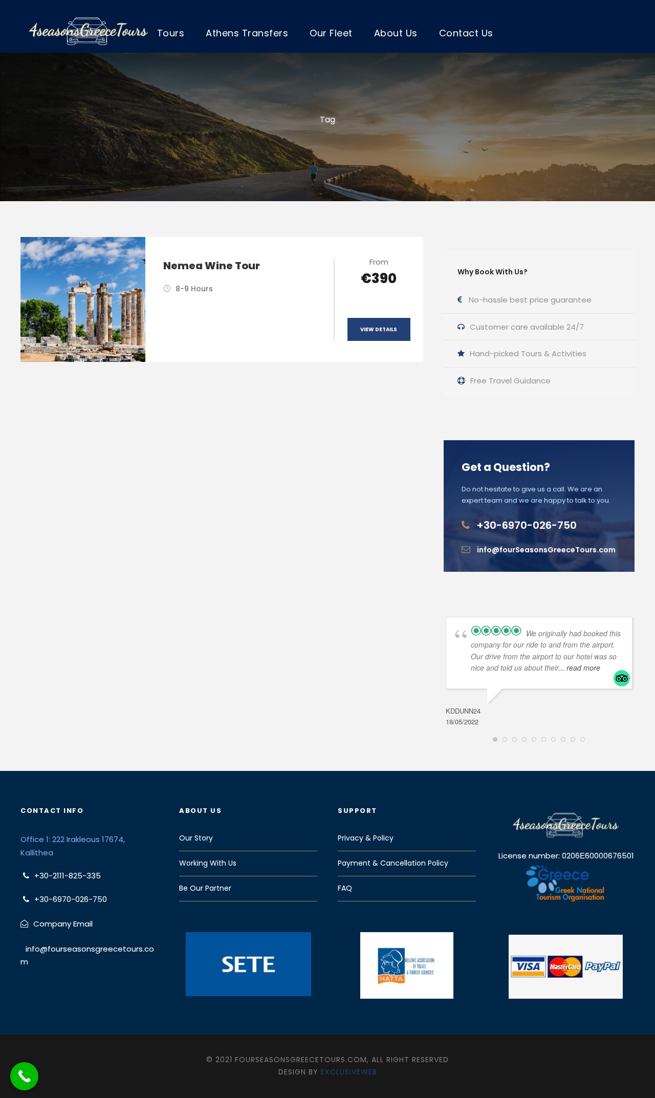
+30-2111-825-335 (67, 875)
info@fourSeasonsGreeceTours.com (546, 550)
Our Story (196, 838)
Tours (171, 33)
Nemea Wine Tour (211, 266)
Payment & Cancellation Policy (393, 863)
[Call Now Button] (24, 1076)
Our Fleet (331, 33)
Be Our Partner (205, 888)
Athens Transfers (247, 33)
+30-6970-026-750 (526, 525)
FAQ (345, 888)
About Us (396, 33)
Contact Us (466, 33)
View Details (378, 329)
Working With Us (207, 863)
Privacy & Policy (366, 838)
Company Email (63, 923)
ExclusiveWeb (349, 1072)
